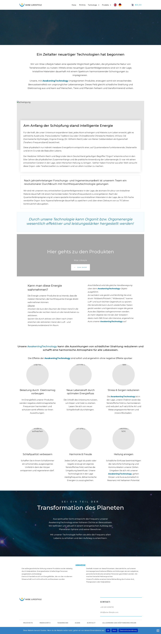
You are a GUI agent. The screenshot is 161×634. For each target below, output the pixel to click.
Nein (114, 630)
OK (108, 630)
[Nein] (158, 630)
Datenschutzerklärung (128, 630)
